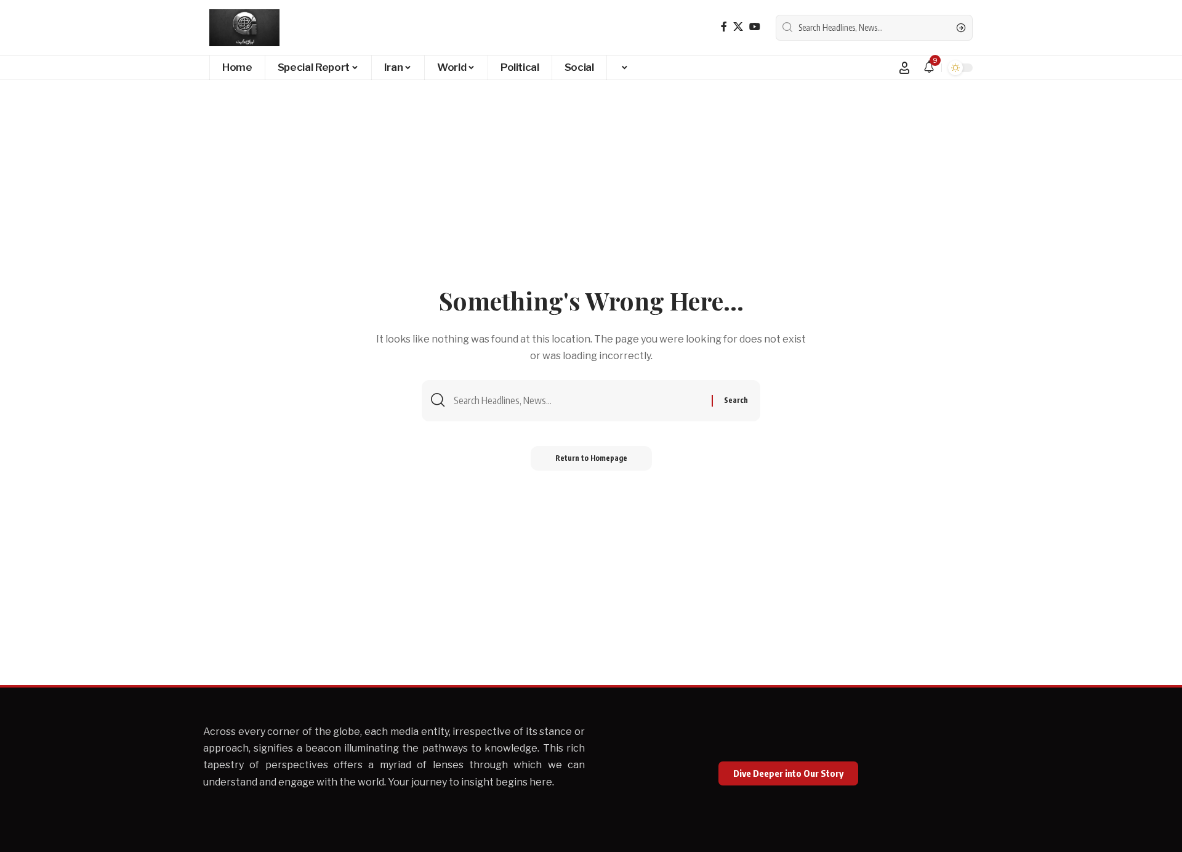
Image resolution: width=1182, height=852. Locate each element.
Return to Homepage (591, 458)
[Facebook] (724, 26)
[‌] (623, 67)
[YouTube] (754, 26)
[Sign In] (904, 68)
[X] (738, 26)
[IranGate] (244, 27)
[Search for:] (578, 400)
